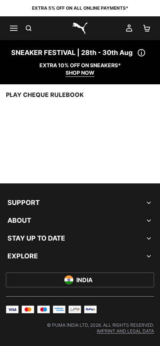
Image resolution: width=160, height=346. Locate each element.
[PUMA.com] (80, 28)
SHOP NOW (80, 72)
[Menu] (13, 28)
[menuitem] (125, 331)
